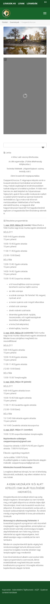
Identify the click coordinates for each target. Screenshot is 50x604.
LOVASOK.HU (9, 3)
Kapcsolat (6, 590)
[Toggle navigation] (45, 13)
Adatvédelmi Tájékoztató (22, 590)
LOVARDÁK (32, 3)
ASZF (37, 590)
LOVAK (21, 3)
